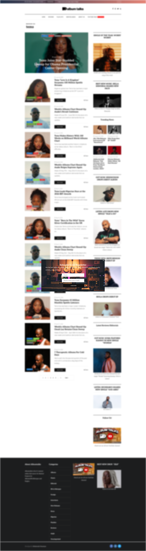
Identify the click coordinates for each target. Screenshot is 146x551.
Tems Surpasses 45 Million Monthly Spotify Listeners (67, 301)
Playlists (60, 17)
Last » (66, 378)
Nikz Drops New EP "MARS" (114, 139)
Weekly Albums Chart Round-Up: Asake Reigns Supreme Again (70, 166)
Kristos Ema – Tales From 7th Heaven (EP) (67, 1)
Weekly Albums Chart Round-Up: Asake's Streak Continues (70, 110)
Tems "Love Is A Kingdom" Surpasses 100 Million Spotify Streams (68, 82)
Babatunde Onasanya (39, 546)
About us (82, 17)
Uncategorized (66, 35)
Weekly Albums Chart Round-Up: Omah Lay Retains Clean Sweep (70, 328)
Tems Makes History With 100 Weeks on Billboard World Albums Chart (71, 138)
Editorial (36, 369)
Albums (29, 122)
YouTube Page (96, 17)
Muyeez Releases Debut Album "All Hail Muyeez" (114, 161)
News (51, 35)
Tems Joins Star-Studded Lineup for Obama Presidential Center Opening (56, 64)
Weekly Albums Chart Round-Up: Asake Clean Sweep (70, 248)
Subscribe (74, 285)
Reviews (51, 17)
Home (43, 17)
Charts (36, 122)
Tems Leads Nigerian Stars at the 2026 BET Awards (69, 192)
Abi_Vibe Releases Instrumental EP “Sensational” (99, 140)
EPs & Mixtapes (31, 97)
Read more (60, 100)
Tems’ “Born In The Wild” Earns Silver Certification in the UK (69, 221)
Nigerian (58, 35)
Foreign (45, 35)
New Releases (71, 17)
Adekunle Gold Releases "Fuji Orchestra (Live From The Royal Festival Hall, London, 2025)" (99, 164)
